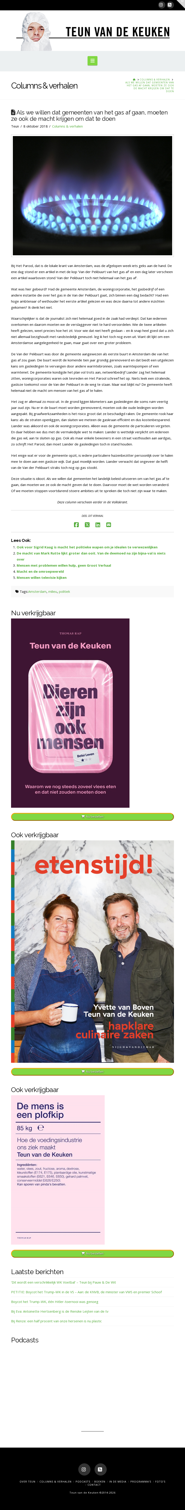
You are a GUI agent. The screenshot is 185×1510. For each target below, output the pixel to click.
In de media (117, 1481)
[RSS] (170, 5)
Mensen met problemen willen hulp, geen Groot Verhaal (64, 565)
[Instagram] (161, 5)
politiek (64, 591)
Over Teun (27, 1481)
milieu (52, 591)
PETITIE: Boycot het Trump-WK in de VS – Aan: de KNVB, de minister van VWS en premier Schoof (86, 1292)
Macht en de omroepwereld (40, 571)
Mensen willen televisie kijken (42, 577)
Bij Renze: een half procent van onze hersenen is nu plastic (56, 1321)
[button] (92, 60)
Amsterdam (37, 591)
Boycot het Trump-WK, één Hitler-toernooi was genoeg (54, 1301)
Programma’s (140, 1481)
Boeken (99, 1481)
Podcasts (83, 1481)
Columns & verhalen (67, 126)
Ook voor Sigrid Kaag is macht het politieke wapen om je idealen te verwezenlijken (87, 547)
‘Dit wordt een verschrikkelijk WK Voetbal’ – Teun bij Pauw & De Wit (63, 1282)
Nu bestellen (95, 816)
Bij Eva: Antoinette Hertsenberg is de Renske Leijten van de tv (60, 1311)
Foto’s (160, 1481)
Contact (94, 1484)
